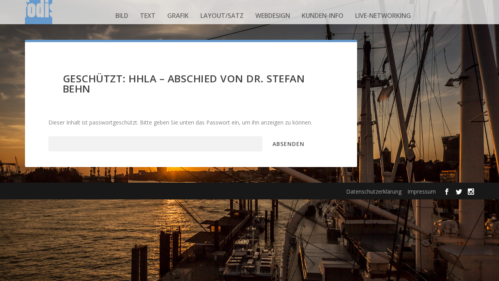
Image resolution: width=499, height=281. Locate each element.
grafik (178, 15)
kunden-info (322, 15)
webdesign (272, 15)
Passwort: (60, 144)
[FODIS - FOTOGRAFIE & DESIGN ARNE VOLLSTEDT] (38, 15)
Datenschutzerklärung (374, 191)
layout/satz (222, 15)
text (148, 15)
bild (121, 15)
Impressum (421, 191)
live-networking (383, 15)
